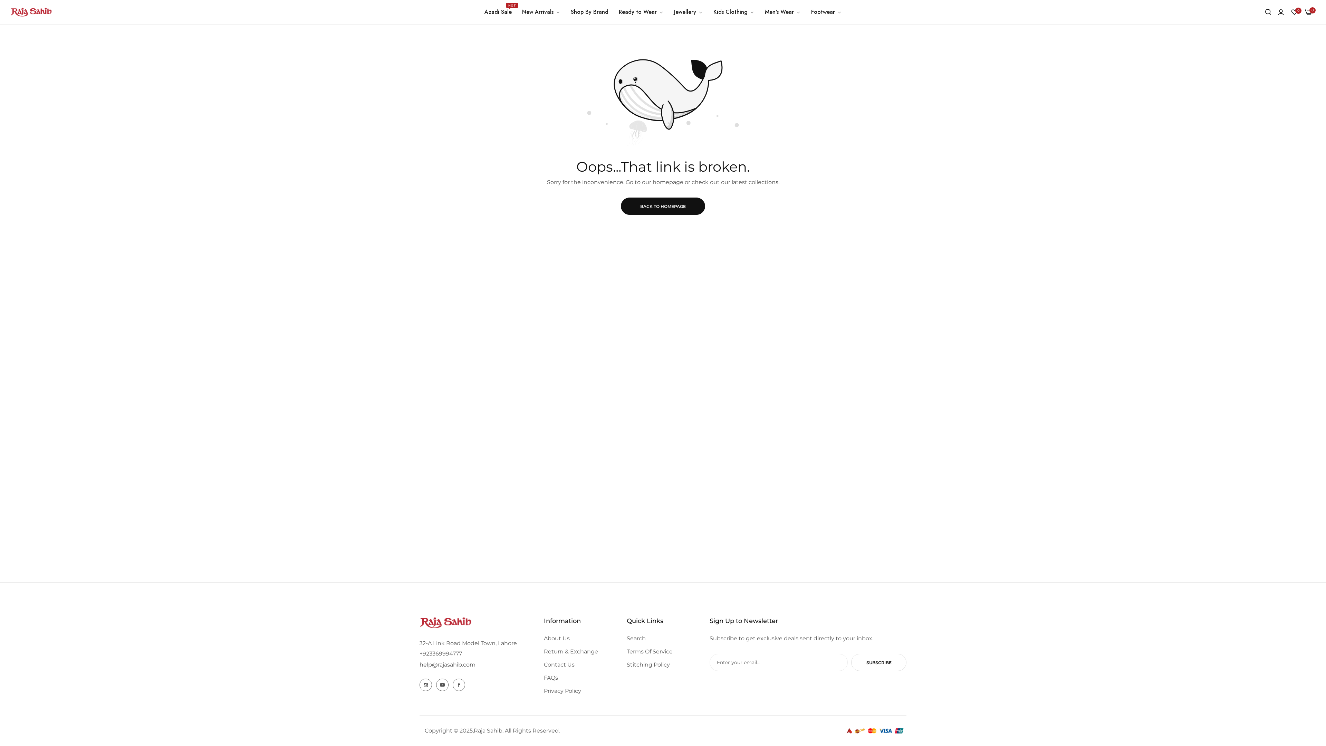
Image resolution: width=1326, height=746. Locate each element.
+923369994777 (441, 653)
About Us (557, 638)
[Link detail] (426, 685)
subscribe (879, 662)
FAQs (551, 678)
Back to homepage (663, 206)
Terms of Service (650, 651)
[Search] (1268, 12)
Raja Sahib (488, 730)
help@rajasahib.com (447, 664)
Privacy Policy (562, 691)
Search (636, 638)
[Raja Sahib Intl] (31, 12)
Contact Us (559, 664)
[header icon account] (1281, 12)
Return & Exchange (571, 651)
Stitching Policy (648, 664)
